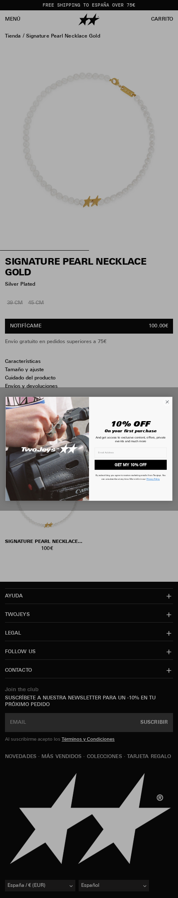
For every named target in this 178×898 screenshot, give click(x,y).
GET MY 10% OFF (131, 465)
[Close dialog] (167, 402)
